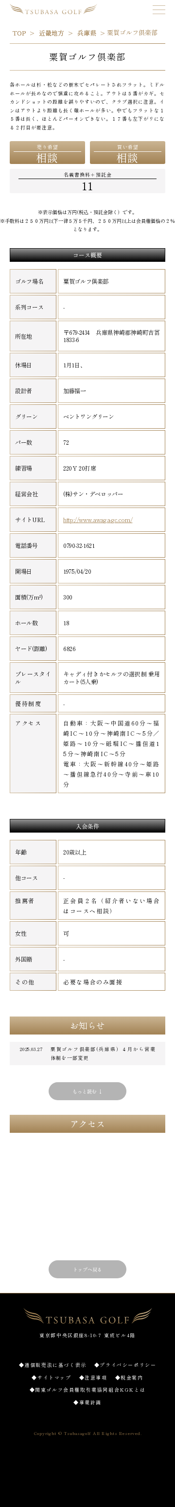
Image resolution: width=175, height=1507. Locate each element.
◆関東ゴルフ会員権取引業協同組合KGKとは (88, 1389)
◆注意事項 (93, 1377)
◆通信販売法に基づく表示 (53, 1364)
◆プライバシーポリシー (125, 1364)
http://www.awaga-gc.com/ (97, 520)
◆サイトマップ (51, 1377)
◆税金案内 (129, 1377)
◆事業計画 (87, 1402)
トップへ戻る (87, 1269)
